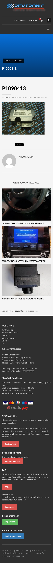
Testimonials (10, 444)
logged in (17, 311)
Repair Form (10, 521)
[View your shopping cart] (41, 20)
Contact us (9, 507)
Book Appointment (13, 536)
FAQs (7, 487)
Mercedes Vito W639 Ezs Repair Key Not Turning (23, 299)
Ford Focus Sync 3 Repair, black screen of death (24, 261)
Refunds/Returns (12, 461)
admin (7, 97)
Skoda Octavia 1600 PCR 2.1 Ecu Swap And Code (23, 223)
